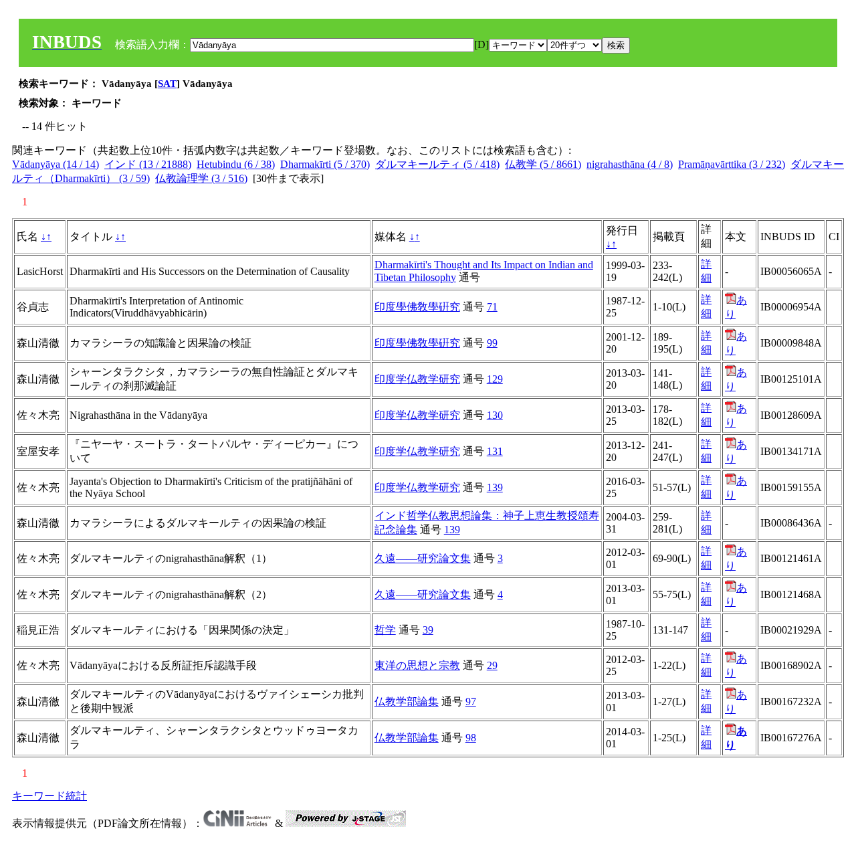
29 (492, 665)
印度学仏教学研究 (417, 379)
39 (428, 630)
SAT (167, 83)
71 (492, 306)
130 (495, 415)
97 (470, 701)
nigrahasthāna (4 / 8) (629, 164)
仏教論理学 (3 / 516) (201, 178)
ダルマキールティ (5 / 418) (437, 164)
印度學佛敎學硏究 (417, 306)
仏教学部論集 (406, 701)
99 (492, 343)
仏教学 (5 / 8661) (543, 164)
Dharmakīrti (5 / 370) (325, 164)
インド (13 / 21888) (147, 164)
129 (495, 379)
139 (495, 487)
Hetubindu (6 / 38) (236, 164)
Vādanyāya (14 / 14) (55, 164)
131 (495, 451)
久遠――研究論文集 (422, 558)
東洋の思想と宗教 (417, 665)
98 (470, 737)
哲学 (385, 630)
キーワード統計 (49, 796)
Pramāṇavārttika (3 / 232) (731, 164)
